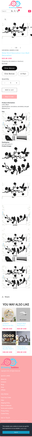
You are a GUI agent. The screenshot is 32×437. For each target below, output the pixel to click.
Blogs (2, 384)
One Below (9, 73)
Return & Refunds (6, 405)
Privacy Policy (5, 411)
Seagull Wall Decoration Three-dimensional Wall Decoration (22, 324)
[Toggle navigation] (29, 11)
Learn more (23, 428)
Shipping (5, 61)
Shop (2, 387)
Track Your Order (6, 397)
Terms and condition (7, 408)
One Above (9, 68)
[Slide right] (20, 47)
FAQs (2, 400)
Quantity (5, 79)
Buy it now (9, 97)
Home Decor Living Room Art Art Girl (22, 348)
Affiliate (3, 390)
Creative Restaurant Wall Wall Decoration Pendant (8, 324)
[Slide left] (11, 47)
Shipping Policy (5, 403)
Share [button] (7, 297)
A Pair (23, 73)
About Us (3, 379)
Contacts (3, 382)
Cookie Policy (5, 413)
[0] (17, 11)
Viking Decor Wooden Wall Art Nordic (9, 348)
